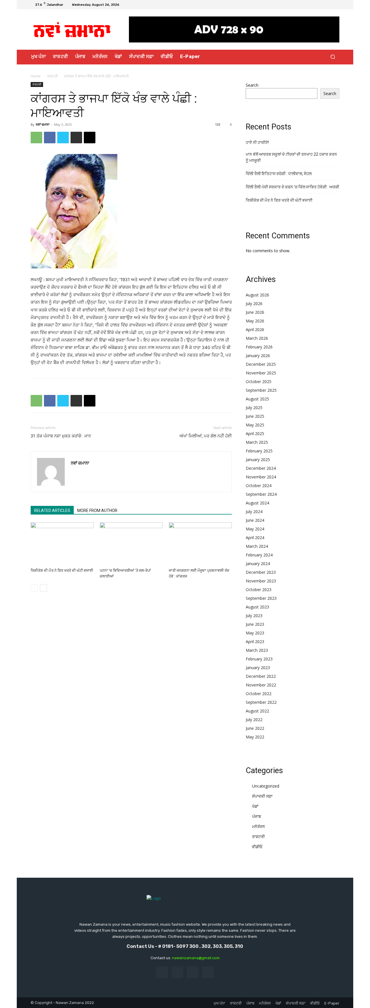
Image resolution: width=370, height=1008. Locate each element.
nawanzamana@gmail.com (196, 958)
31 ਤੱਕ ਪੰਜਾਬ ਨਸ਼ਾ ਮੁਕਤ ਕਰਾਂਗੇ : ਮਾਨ (61, 436)
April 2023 (255, 641)
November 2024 (261, 477)
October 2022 (258, 693)
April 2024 (255, 537)
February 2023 (259, 659)
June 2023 (255, 624)
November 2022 (261, 685)
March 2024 (257, 546)
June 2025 (255, 416)
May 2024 (255, 529)
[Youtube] (335, 4)
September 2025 (261, 390)
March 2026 (257, 338)
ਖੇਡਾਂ (255, 806)
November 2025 (261, 373)
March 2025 (257, 442)
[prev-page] (34, 587)
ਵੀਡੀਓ (257, 846)
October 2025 (258, 381)
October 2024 (258, 485)
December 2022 (261, 676)
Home (36, 76)
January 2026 (258, 355)
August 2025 (257, 399)
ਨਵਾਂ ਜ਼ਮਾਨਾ (42, 124)
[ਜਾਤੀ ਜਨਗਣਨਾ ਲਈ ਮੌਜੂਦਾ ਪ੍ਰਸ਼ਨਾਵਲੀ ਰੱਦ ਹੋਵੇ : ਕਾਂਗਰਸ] (200, 544)
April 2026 (255, 329)
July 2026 (254, 303)
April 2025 (255, 433)
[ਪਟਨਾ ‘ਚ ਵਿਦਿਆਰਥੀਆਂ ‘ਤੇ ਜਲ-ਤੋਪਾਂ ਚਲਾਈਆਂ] (131, 544)
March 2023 (257, 650)
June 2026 (255, 312)
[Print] (76, 137)
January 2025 (258, 459)
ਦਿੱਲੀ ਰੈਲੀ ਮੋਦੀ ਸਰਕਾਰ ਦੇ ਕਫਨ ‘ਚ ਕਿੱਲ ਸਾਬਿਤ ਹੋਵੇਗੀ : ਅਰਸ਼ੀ (292, 187)
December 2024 (261, 468)
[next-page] (43, 587)
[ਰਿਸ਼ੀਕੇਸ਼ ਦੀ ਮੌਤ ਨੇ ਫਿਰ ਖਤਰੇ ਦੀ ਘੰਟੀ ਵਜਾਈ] (62, 544)
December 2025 (261, 364)
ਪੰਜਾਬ (256, 816)
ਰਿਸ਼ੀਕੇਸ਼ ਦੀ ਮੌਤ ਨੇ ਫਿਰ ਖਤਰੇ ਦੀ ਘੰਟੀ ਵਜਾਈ (62, 570)
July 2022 (254, 719)
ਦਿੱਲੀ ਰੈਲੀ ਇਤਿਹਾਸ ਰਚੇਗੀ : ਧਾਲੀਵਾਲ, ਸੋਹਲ (279, 173)
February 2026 (259, 347)
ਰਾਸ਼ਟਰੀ (52, 76)
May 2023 (255, 633)
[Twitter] (328, 4)
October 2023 (258, 589)
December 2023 (261, 572)
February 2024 (259, 555)
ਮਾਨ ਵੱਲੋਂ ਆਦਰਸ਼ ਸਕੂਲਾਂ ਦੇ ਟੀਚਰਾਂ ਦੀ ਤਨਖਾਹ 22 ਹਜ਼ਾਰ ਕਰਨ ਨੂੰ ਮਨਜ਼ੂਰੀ (291, 157)
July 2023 (254, 615)
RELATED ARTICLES (52, 510)
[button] (332, 57)
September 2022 (261, 702)
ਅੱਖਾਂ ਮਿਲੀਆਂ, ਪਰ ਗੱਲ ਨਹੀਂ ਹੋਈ (206, 436)
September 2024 (261, 494)
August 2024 (257, 503)
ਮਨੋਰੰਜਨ (258, 826)
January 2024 (258, 563)
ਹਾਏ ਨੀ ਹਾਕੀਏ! (257, 142)
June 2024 (255, 520)
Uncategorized (265, 786)
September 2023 (261, 598)
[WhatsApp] (36, 137)
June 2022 (255, 728)
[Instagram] (322, 4)
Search (252, 85)
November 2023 (261, 581)
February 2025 (259, 451)
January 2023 (258, 667)
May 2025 (255, 425)
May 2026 (255, 321)
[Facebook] (315, 4)
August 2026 (257, 295)
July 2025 (254, 407)
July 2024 (254, 511)
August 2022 (257, 711)
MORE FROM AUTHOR (97, 510)
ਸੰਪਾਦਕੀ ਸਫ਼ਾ (262, 796)
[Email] (89, 137)
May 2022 (255, 737)
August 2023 (257, 607)
